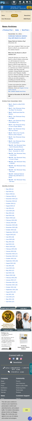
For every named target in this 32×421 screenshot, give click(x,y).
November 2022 (11, 256)
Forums (18, 381)
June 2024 (10, 210)
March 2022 (10, 275)
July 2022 (10, 265)
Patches (18, 398)
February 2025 (11, 196)
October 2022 (11, 258)
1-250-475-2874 (22, 8)
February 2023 (11, 249)
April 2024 (10, 215)
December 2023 (11, 225)
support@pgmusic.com (5, 346)
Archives (14, 15)
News (3, 15)
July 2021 (10, 294)
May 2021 (10, 299)
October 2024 (10, 203)
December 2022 (11, 253)
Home (2, 11)
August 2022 (11, 263)
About (2, 381)
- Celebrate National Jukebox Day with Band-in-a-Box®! (16, 175)
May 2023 (10, 241)
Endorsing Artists (21, 388)
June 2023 (10, 239)
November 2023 (11, 227)
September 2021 (12, 289)
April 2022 (10, 273)
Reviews (18, 392)
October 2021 (11, 287)
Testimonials (19, 390)
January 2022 (11, 280)
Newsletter (27, 15)
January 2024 (11, 222)
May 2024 (10, 213)
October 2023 (11, 229)
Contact (3, 383)
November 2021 (11, 284)
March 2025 (10, 194)
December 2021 (11, 282)
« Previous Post (7, 30)
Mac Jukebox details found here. (17, 91)
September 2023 (12, 232)
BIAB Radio (27, 18)
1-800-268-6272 (15, 8)
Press (2, 385)
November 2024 (11, 201)
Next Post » (25, 30)
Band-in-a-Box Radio (22, 385)
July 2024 (10, 208)
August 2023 (11, 234)
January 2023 (11, 251)
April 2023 (10, 244)
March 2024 (10, 217)
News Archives (18, 11)
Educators (4, 390)
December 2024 (11, 198)
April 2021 (10, 301)
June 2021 (10, 296)
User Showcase (6, 18)
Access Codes (9, 342)
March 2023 (10, 246)
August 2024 (10, 206)
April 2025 (9, 191)
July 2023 (10, 237)
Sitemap (3, 392)
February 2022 (11, 277)
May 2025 (9, 189)
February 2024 (11, 220)
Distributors (4, 388)
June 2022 (10, 268)
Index (17, 30)
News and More (9, 11)
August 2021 (11, 292)
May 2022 (10, 270)
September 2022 (12, 261)
